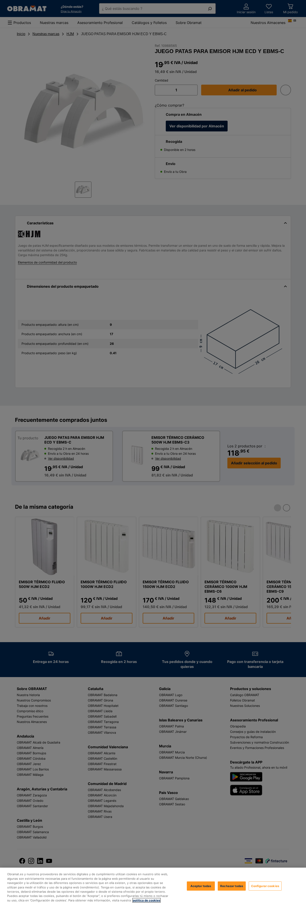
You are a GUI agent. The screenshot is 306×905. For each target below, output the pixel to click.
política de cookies (146, 900)
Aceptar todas (200, 886)
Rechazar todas (231, 886)
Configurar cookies (265, 886)
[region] (153, 886)
